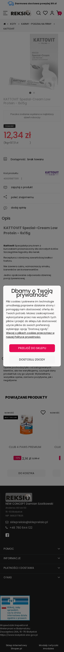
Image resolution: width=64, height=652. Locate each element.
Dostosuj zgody (32, 359)
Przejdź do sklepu (32, 348)
